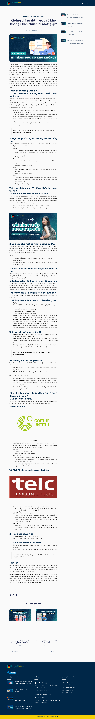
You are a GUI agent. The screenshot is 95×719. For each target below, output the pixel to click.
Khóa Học (60, 3)
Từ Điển (77, 3)
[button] (10, 595)
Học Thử (66, 3)
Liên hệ (86, 3)
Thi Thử (71, 3)
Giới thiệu (53, 3)
